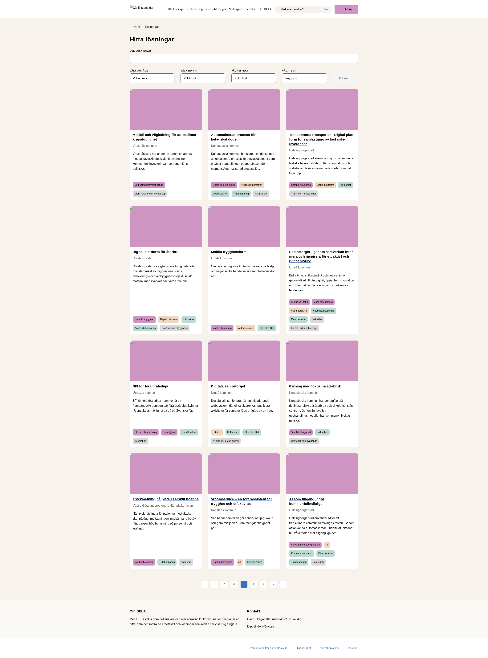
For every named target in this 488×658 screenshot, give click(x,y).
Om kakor (352, 647)
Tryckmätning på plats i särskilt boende (166, 499)
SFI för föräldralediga (150, 386)
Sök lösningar (140, 51)
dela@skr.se (265, 626)
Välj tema (289, 70)
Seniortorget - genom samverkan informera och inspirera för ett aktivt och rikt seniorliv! (321, 256)
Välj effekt (239, 70)
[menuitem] (175, 9)
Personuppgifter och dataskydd (268, 647)
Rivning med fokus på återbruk (315, 386)
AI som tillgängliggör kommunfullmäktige (306, 501)
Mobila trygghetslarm (229, 252)
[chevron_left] (204, 584)
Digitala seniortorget (228, 386)
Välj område (139, 70)
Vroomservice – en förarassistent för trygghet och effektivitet (241, 501)
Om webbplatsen (329, 647)
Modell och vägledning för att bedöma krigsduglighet (164, 137)
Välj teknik (189, 70)
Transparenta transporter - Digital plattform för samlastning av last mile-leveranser (322, 139)
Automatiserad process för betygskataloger (233, 137)
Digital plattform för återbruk (157, 252)
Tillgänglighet (303, 647)
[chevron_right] (283, 584)
